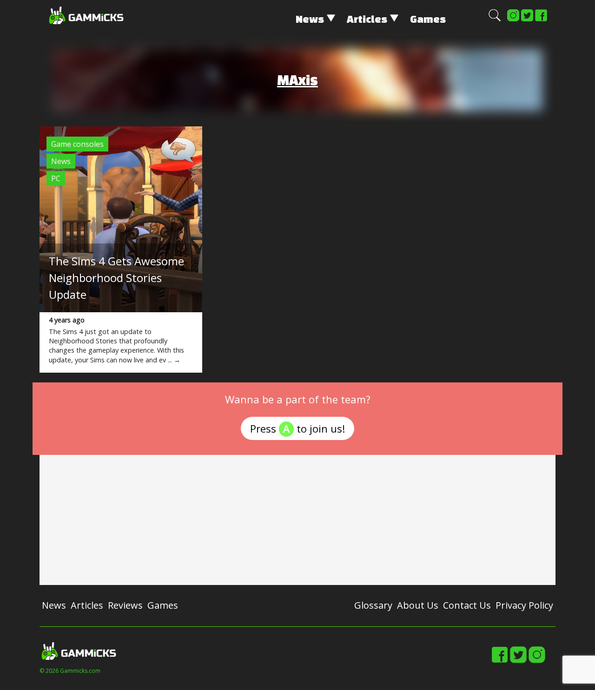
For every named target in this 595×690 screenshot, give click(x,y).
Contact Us (467, 605)
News (310, 19)
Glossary (373, 605)
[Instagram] (513, 19)
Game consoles (77, 144)
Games (428, 19)
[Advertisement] (297, 520)
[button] (495, 19)
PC (55, 178)
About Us (417, 605)
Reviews (125, 605)
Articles (367, 19)
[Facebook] (541, 19)
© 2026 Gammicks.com (70, 671)
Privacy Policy (524, 605)
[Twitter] (527, 19)
